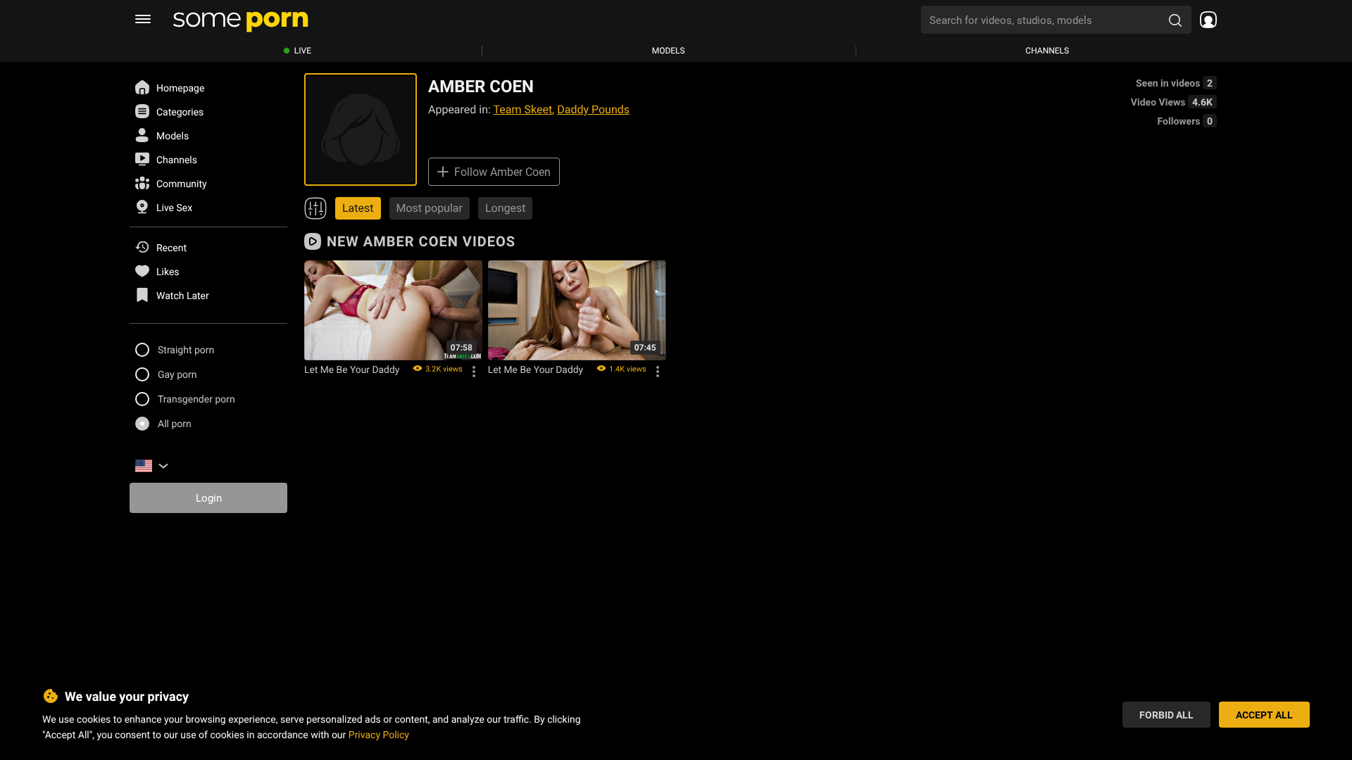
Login (209, 497)
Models (668, 50)
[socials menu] (1204, 19)
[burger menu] (143, 20)
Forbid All (1166, 714)
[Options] (473, 371)
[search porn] (1175, 19)
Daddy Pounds (593, 109)
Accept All (1264, 714)
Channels (1047, 50)
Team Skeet (523, 109)
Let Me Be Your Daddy (351, 369)
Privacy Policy (379, 734)
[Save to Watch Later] (467, 276)
